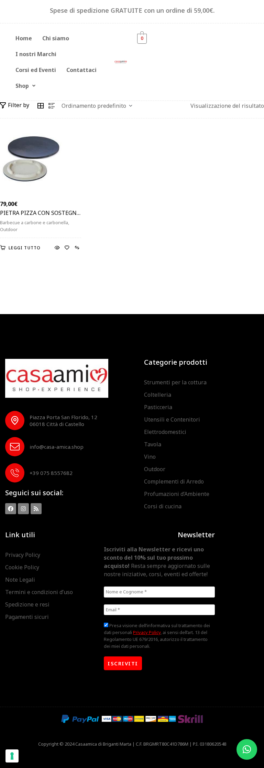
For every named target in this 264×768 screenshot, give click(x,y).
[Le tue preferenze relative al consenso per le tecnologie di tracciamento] (12, 755)
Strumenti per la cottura (175, 382)
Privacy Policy (22, 555)
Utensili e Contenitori (172, 419)
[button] (25, 86)
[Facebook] (10, 508)
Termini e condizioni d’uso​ (39, 592)
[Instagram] (23, 508)
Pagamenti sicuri (27, 617)
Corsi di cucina (163, 506)
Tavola (152, 444)
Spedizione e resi (27, 604)
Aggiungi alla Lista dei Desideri (67, 247)
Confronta (77, 247)
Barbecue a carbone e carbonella (34, 222)
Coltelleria (157, 394)
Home (23, 38)
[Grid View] (40, 105)
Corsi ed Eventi (35, 70)
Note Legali (20, 579)
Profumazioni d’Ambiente (176, 494)
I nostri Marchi (35, 54)
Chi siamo (55, 38)
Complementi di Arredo (174, 481)
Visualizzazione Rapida (57, 247)
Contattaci (81, 70)
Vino (150, 456)
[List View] (51, 105)
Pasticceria (158, 407)
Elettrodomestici (165, 432)
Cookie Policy (22, 567)
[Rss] (36, 508)
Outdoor (9, 229)
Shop (22, 86)
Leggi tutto (25, 248)
